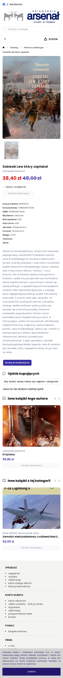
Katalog (14, 47)
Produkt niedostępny (18, 193)
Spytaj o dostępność (16, 187)
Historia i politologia (34, 47)
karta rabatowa (17, 600)
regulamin (14, 573)
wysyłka (12, 576)
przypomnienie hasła (20, 613)
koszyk (12, 617)
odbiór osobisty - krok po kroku (25, 604)
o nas (11, 645)
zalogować (52, 381)
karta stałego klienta (20, 583)
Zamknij (31, 672)
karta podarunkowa (19, 586)
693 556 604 (16, 4)
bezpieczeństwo (17, 631)
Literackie (18, 215)
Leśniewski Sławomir (14, 171)
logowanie (14, 607)
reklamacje (14, 580)
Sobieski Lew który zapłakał (16, 52)
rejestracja (14, 610)
